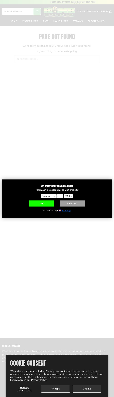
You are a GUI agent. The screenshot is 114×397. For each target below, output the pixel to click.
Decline (87, 388)
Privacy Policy (39, 380)
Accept (56, 388)
